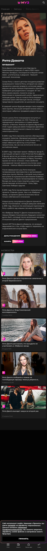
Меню (8, 547)
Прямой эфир (28, 547)
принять (23, 539)
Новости (18, 547)
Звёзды (18, 9)
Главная (5, 9)
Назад (38, 547)
